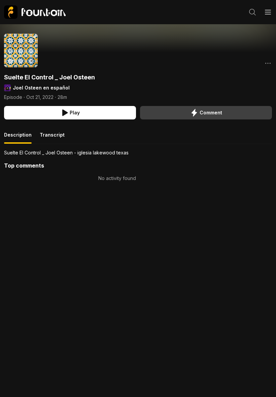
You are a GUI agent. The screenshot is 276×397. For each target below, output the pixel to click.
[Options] (268, 63)
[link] (35, 12)
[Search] (252, 12)
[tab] (18, 138)
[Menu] (268, 12)
